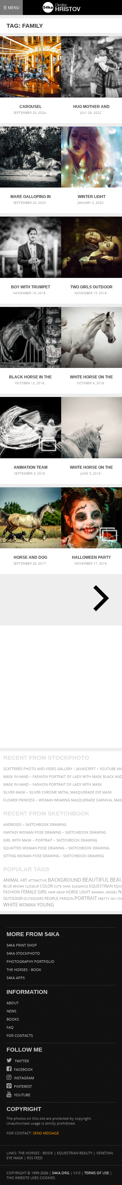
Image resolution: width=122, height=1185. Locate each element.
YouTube (21, 1094)
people (52, 898)
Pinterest (22, 1086)
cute (58, 886)
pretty (104, 898)
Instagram (23, 1077)
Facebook (23, 1069)
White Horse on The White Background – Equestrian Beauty (91, 377)
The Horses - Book (24, 969)
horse (72, 892)
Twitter (21, 1060)
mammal (98, 892)
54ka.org (60, 1172)
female (28, 892)
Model (111, 892)
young (45, 904)
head (60, 892)
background (64, 880)
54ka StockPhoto (23, 953)
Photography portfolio (30, 961)
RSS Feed (35, 1157)
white (10, 904)
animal (11, 880)
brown (18, 886)
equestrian (101, 886)
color (46, 886)
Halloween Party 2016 (91, 557)
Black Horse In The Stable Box (30, 377)
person (67, 898)
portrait (86, 898)
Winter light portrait (91, 196)
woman (27, 905)
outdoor (12, 898)
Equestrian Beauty (74, 1152)
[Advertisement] (61, 687)
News (11, 1011)
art (23, 880)
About (13, 1002)
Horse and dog (30, 557)
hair (51, 892)
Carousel (31, 106)
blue (7, 886)
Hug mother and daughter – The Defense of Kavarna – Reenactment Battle (91, 106)
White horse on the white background (91, 467)
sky (113, 899)
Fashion (11, 891)
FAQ (10, 1027)
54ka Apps (16, 977)
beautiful (95, 879)
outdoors (33, 898)
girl (42, 892)
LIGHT (84, 891)
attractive (37, 880)
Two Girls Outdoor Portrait (91, 287)
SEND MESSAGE (46, 1133)
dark (67, 886)
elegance (80, 886)
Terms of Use (96, 1172)
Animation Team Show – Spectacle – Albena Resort (30, 467)
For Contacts (20, 1035)
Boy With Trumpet (30, 287)
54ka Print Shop (22, 945)
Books (13, 1019)
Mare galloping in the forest (30, 196)
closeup (32, 886)
